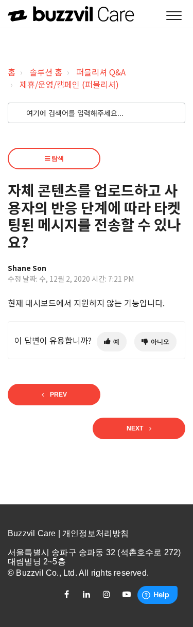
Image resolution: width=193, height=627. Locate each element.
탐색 (57, 158)
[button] (173, 16)
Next (135, 428)
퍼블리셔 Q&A (101, 72)
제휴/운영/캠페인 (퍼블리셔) (69, 84)
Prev (58, 394)
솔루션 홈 (45, 72)
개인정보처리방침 (95, 533)
